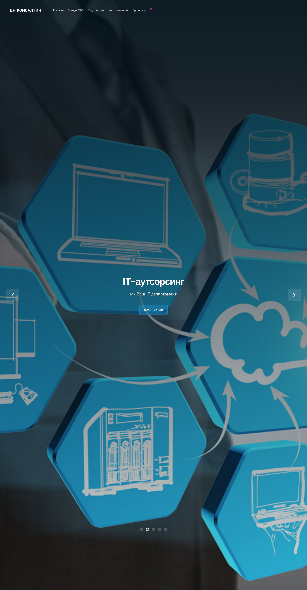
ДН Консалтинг (27, 10)
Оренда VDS (75, 10)
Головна (58, 10)
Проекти (138, 10)
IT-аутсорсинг (96, 10)
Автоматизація (119, 10)
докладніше (153, 250)
